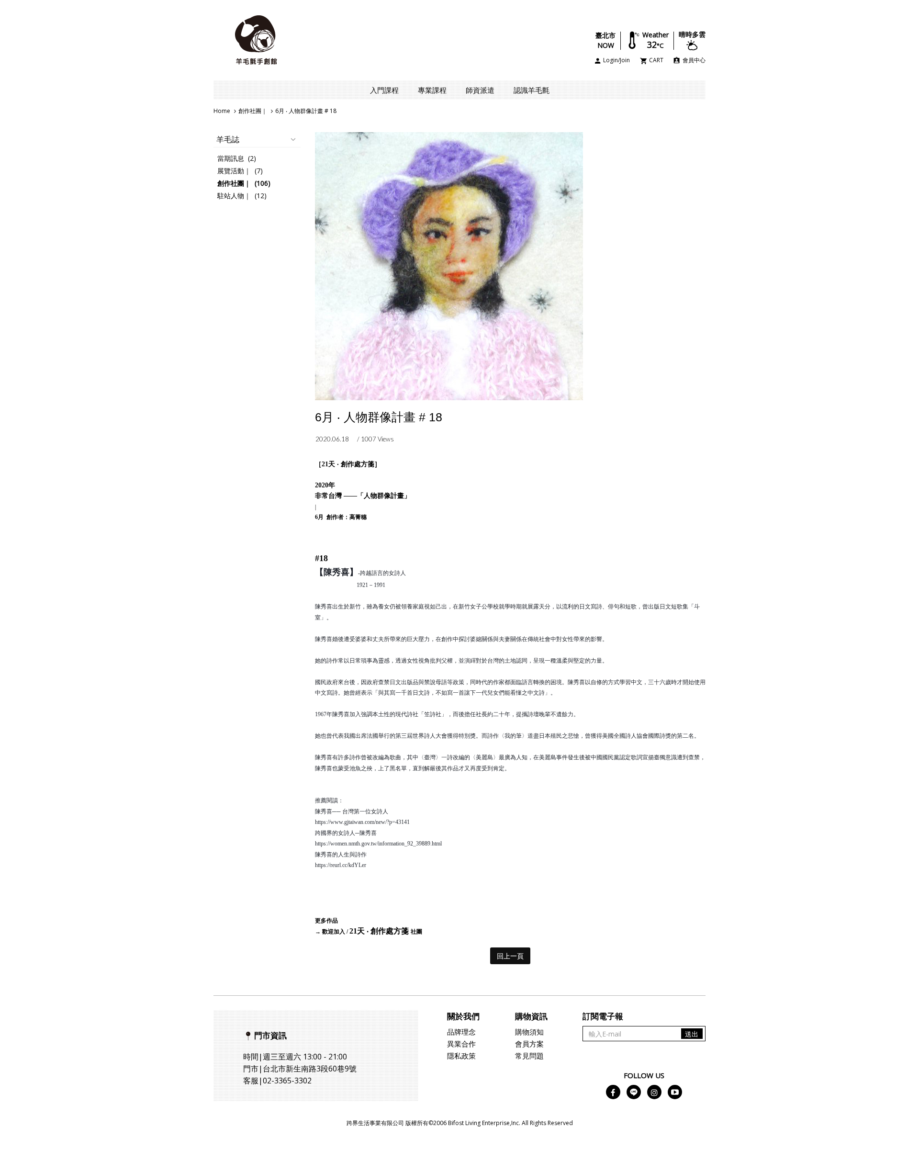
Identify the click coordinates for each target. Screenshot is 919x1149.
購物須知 (529, 1031)
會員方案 (529, 1043)
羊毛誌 (227, 139)
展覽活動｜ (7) (240, 170)
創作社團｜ (252, 111)
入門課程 (384, 90)
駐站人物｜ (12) (242, 195)
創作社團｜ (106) (243, 183)
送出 (691, 1033)
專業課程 (432, 90)
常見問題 (529, 1055)
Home (221, 111)
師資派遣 (480, 90)
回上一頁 (510, 955)
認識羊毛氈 (531, 90)
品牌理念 (461, 1031)
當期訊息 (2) (236, 158)
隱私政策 (461, 1055)
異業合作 (461, 1043)
